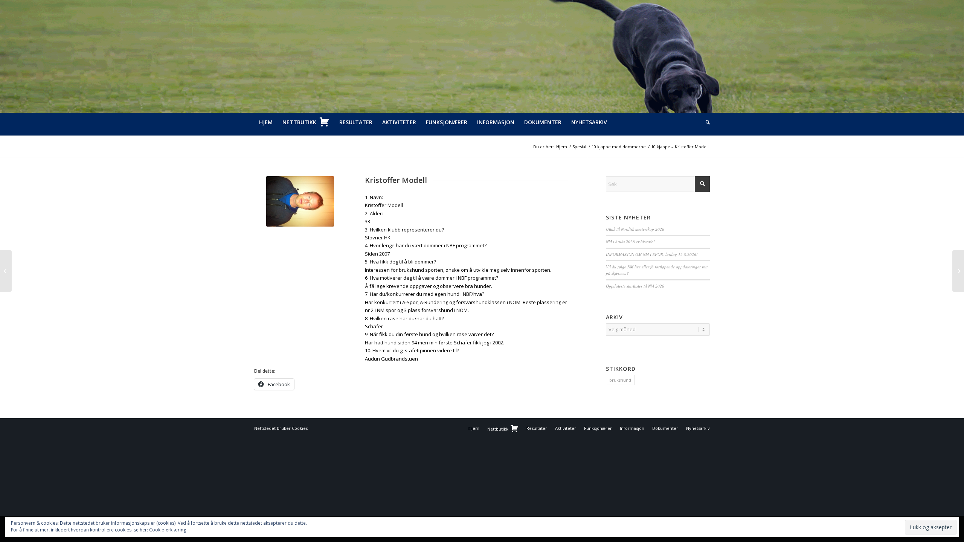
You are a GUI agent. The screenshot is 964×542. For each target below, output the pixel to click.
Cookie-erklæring (167, 530)
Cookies (300, 428)
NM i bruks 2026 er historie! (630, 241)
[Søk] (705, 122)
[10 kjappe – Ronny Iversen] (6, 271)
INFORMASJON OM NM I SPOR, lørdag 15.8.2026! (652, 254)
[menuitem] (266, 122)
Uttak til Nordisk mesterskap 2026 (635, 229)
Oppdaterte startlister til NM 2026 (635, 286)
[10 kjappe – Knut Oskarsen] (958, 271)
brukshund (620, 380)
